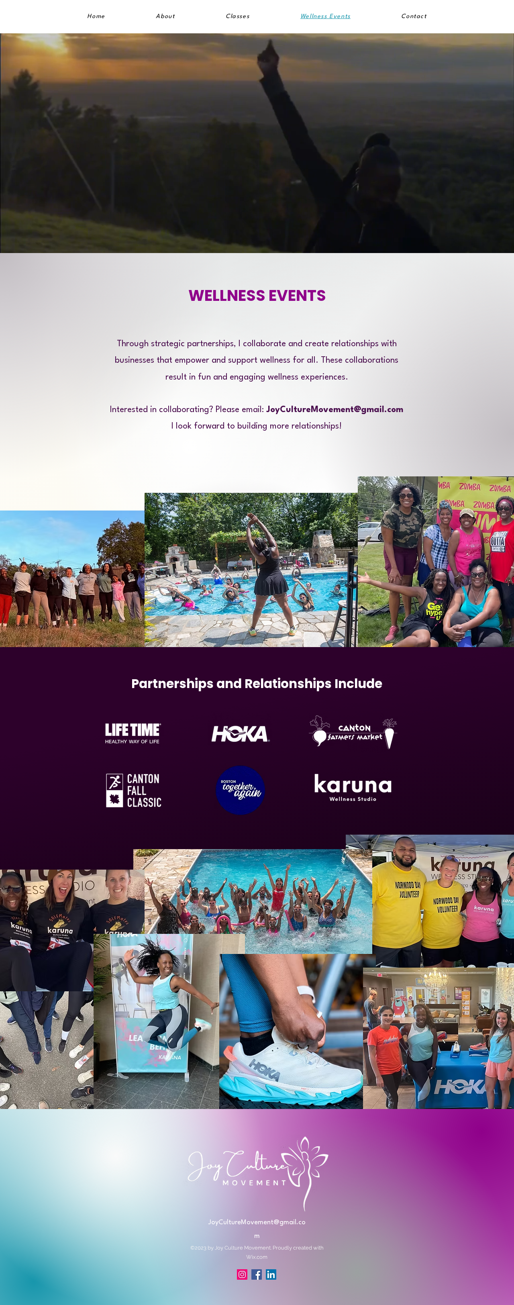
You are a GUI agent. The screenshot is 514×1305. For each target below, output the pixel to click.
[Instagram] (242, 1274)
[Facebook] (256, 1274)
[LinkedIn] (271, 1274)
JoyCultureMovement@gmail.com (334, 410)
